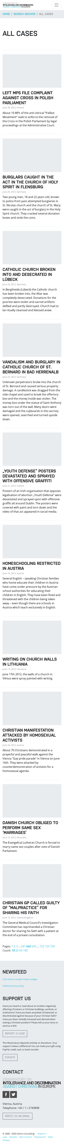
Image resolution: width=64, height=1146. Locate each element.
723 (47, 946)
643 (34, 946)
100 (25, 950)
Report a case (15, 1033)
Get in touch (25, 1136)
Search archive (24, 14)
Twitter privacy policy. (14, 985)
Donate (10, 1057)
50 (20, 950)
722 (42, 946)
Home (6, 14)
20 (17, 950)
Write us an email (17, 1116)
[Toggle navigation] (56, 5)
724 (52, 946)
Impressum (40, 1136)
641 (23, 946)
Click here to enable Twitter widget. (20, 979)
